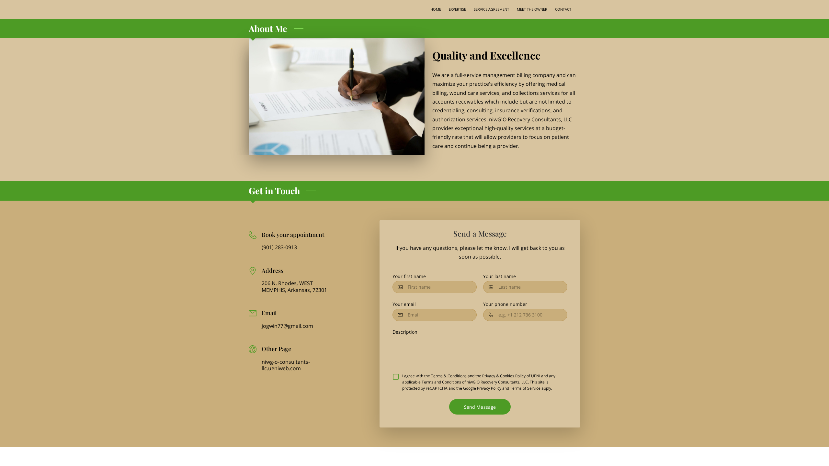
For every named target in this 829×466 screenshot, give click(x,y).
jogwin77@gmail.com (287, 326)
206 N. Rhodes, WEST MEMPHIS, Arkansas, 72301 (294, 286)
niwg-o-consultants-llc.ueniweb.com (286, 365)
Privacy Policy (489, 388)
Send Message (480, 407)
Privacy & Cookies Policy (504, 376)
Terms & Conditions (449, 376)
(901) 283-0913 (279, 247)
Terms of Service (525, 388)
